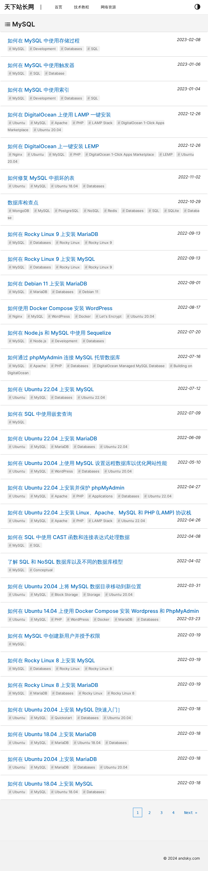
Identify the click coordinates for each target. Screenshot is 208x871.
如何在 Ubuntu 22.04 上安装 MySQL (51, 389)
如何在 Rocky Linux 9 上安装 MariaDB (53, 234)
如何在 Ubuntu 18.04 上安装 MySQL (50, 783)
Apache (61, 123)
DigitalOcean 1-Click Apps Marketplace (121, 154)
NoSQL (93, 210)
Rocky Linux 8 (100, 668)
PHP (79, 123)
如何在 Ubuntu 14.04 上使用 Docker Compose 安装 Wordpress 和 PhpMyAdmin (103, 611)
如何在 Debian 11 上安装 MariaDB (47, 283)
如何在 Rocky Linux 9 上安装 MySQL (51, 259)
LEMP (168, 154)
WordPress (61, 316)
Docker (85, 316)
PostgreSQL (68, 210)
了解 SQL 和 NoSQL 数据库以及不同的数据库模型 (65, 561)
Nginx (17, 154)
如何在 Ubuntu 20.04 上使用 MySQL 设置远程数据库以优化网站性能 (87, 463)
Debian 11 (90, 292)
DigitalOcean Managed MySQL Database (131, 366)
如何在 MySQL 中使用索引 (38, 90)
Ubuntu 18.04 (66, 186)
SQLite (173, 210)
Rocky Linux (70, 242)
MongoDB (20, 210)
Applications (102, 496)
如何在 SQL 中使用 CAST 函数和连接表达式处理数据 (69, 537)
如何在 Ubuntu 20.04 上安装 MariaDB (52, 759)
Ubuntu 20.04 (49, 130)
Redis (112, 210)
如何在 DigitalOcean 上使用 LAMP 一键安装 (59, 114)
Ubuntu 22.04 (93, 397)
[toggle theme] (197, 7)
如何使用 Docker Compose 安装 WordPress (60, 308)
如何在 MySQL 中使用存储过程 (44, 40)
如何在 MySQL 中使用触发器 (41, 65)
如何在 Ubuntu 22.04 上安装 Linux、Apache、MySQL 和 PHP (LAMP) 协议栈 (99, 512)
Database (56, 73)
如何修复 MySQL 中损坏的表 (41, 178)
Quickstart (63, 718)
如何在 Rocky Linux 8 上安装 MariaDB (53, 685)
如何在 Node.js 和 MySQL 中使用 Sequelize (59, 333)
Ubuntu (18, 123)
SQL (94, 48)
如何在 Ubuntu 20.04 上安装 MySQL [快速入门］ (65, 709)
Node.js (39, 341)
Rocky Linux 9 (100, 242)
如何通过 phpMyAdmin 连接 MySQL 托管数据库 (64, 357)
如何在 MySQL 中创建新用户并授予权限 (54, 636)
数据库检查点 (23, 202)
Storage (93, 594)
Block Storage (66, 594)
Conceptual (43, 570)
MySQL (18, 48)
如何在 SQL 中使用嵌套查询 (40, 414)
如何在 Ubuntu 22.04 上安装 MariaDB (52, 438)
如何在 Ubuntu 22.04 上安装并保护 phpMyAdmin (66, 487)
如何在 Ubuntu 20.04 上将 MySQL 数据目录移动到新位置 (74, 586)
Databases (73, 48)
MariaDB (40, 292)
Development (44, 48)
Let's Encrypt (110, 316)
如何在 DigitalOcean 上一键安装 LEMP (53, 146)
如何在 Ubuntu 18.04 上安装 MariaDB (52, 734)
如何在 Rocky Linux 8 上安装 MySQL (51, 660)
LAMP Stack (102, 123)
